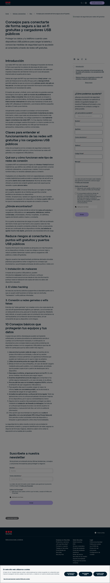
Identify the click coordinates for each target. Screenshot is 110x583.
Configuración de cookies (71, 574)
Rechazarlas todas (85, 574)
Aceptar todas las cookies (100, 574)
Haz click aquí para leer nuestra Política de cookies (17, 579)
